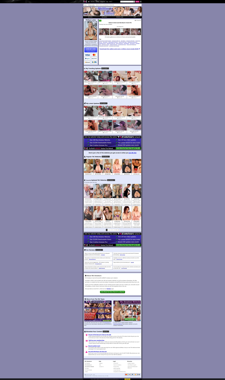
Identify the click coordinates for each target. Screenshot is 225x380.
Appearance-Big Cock (111, 43)
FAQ (100, 364)
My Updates (104, 17)
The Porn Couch (119, 259)
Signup (137, 1)
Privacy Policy (121, 379)
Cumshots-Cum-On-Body (114, 45)
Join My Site (132, 153)
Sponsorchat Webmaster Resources (132, 367)
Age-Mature (123, 40)
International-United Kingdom (105, 40)
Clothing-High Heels (123, 42)
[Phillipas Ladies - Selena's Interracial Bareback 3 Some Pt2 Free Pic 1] (104, 31)
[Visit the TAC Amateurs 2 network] (98, 311)
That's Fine (127, 379)
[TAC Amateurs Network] (85, 1)
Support (100, 363)
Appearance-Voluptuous (132, 42)
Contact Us (101, 366)
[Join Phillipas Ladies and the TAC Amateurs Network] (87, 54)
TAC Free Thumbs (88, 370)
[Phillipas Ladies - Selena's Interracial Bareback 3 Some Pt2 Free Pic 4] (136, 31)
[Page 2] (114, 230)
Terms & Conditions (117, 364)
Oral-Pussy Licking (105, 44)
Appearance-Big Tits (116, 40)
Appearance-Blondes (130, 40)
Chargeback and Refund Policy (119, 371)
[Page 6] (116, 230)
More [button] (110, 1)
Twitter (86, 371)
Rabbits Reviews (102, 268)
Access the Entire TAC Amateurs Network (91, 50)
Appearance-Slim (102, 43)
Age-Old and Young (122, 44)
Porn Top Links (124, 268)
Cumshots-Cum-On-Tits (103, 45)
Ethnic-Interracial (119, 43)
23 (118, 230)
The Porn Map (122, 254)
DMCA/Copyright (116, 368)
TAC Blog (87, 368)
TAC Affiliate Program (132, 364)
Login (107, 1)
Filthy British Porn (92, 259)
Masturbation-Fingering (113, 42)
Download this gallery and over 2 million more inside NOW (119, 49)
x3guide (132, 262)
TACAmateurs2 (107, 322)
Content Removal (116, 370)
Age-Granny (105, 42)
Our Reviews (87, 363)
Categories (102, 1)
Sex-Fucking (132, 43)
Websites (93, 1)
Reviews (109, 288)
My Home (90, 17)
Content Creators (131, 363)
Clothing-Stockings (113, 44)
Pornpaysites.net (98, 263)
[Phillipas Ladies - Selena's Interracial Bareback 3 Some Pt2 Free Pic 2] (115, 31)
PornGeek (103, 254)
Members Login (119, 17)
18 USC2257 (115, 363)
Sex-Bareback (126, 43)
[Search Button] (134, 2)
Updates (97, 1)
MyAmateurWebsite (117, 324)
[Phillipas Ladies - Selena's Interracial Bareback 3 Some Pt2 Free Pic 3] (125, 31)
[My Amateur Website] (127, 311)
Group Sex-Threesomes (131, 44)
